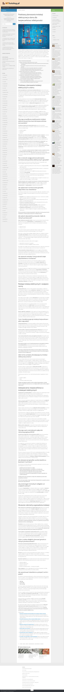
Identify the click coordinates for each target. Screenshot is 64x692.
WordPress (5, 691)
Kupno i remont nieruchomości (26, 687)
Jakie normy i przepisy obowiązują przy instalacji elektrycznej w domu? (31, 73)
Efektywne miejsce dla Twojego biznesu (27, 624)
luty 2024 (4, 113)
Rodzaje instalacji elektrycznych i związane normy (27, 71)
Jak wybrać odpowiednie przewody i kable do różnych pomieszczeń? (31, 69)
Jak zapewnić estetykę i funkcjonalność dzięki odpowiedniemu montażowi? (32, 70)
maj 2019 (4, 191)
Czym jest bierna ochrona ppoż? (27, 668)
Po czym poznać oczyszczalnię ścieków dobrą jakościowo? (30, 671)
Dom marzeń (24, 670)
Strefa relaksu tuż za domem (25, 628)
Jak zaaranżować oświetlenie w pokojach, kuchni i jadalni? (29, 82)
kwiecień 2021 (5, 161)
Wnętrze (54, 29)
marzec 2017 (5, 214)
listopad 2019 (5, 178)
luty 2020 (4, 171)
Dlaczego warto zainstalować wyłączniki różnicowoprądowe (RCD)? (31, 76)
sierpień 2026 (5, 75)
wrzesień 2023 (5, 122)
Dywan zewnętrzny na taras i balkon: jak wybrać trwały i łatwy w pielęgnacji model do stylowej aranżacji (56, 110)
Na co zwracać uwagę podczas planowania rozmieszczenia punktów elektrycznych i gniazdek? (33, 66)
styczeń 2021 (5, 163)
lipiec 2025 (4, 98)
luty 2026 (4, 88)
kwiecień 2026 (5, 83)
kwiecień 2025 (5, 103)
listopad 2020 (5, 165)
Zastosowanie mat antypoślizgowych (27, 679)
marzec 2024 (5, 111)
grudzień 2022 (5, 135)
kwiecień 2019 (5, 193)
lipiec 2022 (4, 146)
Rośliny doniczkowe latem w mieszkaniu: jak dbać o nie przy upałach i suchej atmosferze (8, 35)
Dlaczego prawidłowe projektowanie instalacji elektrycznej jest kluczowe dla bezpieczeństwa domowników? (34, 64)
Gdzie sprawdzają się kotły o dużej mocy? (28, 685)
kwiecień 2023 (5, 131)
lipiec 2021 (4, 156)
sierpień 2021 (5, 154)
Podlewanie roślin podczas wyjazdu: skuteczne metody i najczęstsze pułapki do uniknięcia (8, 44)
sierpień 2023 (5, 124)
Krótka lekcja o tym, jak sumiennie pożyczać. (28, 680)
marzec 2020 (5, 169)
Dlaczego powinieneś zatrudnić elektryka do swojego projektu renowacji (33, 613)
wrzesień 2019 (5, 182)
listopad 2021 (5, 152)
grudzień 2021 (5, 150)
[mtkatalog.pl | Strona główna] (11, 3)
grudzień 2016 (5, 219)
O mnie (54, 37)
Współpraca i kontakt (5, 7)
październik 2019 (5, 180)
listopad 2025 (5, 90)
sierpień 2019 (5, 184)
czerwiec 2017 (5, 208)
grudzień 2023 (5, 118)
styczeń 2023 (5, 133)
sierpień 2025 (5, 96)
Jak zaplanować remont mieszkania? (26, 632)
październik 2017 (5, 199)
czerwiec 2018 (5, 195)
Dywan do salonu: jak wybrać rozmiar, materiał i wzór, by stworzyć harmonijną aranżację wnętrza (56, 47)
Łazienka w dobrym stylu (26, 673)
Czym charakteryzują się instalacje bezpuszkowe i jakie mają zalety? (31, 72)
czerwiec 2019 (5, 189)
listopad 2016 (5, 221)
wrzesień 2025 (5, 94)
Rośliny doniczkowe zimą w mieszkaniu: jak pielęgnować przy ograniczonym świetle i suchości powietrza (8, 30)
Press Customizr (11, 691)
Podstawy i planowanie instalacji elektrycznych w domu (28, 62)
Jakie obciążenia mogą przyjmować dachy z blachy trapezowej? (58, 143)
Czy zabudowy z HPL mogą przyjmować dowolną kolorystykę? (33, 656)
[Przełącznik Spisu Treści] (47, 61)
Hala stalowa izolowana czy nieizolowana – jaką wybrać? (30, 682)
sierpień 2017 (5, 204)
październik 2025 (5, 92)
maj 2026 (4, 81)
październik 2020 (5, 167)
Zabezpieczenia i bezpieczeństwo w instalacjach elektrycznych (29, 75)
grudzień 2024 (5, 105)
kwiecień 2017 (5, 212)
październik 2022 (5, 139)
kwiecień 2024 (5, 109)
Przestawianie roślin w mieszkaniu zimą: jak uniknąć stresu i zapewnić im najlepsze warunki (8, 39)
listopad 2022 (5, 137)
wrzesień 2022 (5, 141)
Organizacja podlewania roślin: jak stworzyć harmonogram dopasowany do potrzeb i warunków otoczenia (8, 48)
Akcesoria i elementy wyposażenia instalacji (26, 79)
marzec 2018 (5, 197)
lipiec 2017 (4, 206)
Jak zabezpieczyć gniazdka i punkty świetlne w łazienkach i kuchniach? (31, 77)
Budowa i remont (21, 10)
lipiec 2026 (4, 77)
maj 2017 (4, 210)
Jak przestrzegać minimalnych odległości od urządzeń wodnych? (30, 78)
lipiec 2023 (4, 126)
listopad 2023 (5, 120)
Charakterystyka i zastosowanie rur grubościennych (21, 656)
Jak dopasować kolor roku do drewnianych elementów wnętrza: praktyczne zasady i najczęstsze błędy (56, 73)
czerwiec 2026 (5, 79)
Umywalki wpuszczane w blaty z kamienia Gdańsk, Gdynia (30, 618)
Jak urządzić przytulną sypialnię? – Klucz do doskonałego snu (58, 122)
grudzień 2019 (5, 176)
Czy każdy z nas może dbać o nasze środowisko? (28, 636)
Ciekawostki (55, 17)
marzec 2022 (5, 148)
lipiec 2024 (4, 107)
